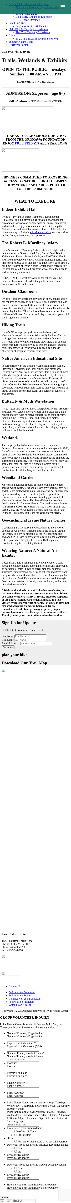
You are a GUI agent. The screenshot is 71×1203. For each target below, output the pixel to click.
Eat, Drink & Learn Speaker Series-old (37, 38)
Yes (20, 1148)
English (18, 1200)
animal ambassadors (40, 232)
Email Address (11, 643)
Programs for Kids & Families (32, 26)
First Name (8, 636)
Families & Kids (17, 23)
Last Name (8, 639)
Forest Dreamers (31, 19)
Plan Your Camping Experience (33, 32)
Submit (4, 1197)
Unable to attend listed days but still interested (43, 1141)
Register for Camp (19, 44)
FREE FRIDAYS (27, 143)
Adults (12, 35)
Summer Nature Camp (21, 41)
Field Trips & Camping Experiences (28, 29)
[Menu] (62, 6)
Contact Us (15, 986)
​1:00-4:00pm (24, 1134)
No (19, 1151)
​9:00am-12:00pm (26, 1131)
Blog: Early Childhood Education (34, 16)
